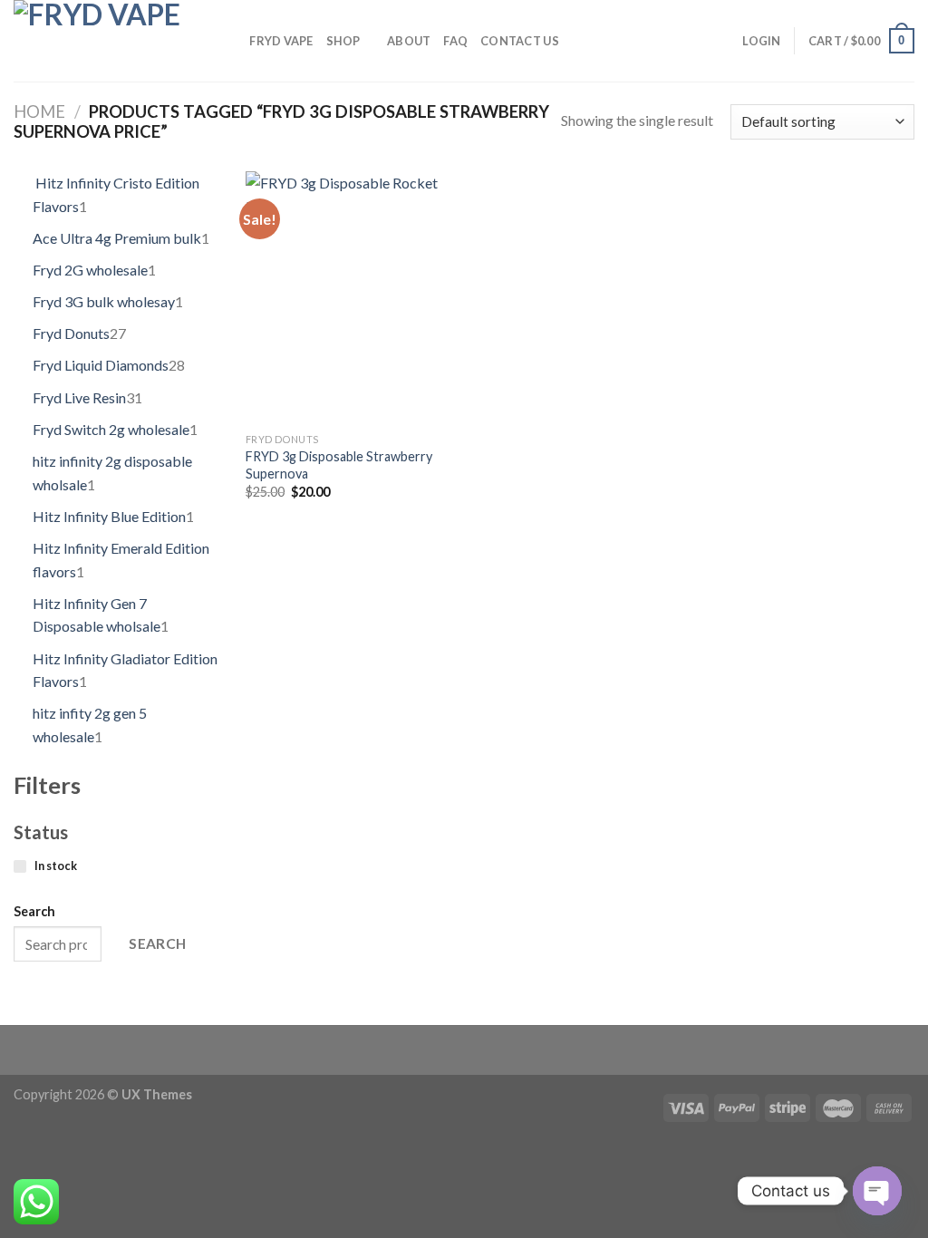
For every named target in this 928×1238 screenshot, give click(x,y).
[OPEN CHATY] (877, 1190)
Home (39, 111)
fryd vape (281, 41)
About (408, 41)
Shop (343, 41)
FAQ (455, 41)
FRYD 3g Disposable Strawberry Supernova (339, 465)
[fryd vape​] (105, 41)
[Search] (230, 41)
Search (34, 911)
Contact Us (519, 41)
